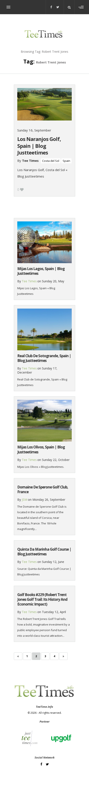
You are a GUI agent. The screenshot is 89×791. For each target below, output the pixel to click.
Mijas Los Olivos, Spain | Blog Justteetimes (41, 449)
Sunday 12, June (53, 562)
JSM (24, 499)
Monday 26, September (48, 499)
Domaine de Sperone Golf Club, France (42, 489)
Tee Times (30, 160)
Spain (66, 161)
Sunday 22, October (56, 460)
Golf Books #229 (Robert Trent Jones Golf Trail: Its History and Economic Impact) (42, 599)
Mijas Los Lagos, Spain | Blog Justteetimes (41, 271)
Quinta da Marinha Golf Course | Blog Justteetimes (44, 551)
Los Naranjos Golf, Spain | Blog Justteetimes (39, 145)
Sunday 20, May (53, 281)
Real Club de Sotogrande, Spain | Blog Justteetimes (44, 358)
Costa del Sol (50, 161)
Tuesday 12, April (54, 612)
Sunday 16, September (34, 130)
